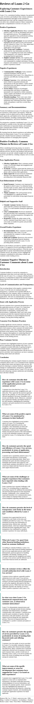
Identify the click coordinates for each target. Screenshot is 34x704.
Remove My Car (5, 698)
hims (11, 701)
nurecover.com (22, 698)
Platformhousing (27, 701)
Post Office (17, 701)
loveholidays (23, 700)
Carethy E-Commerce (11, 700)
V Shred (13, 698)
